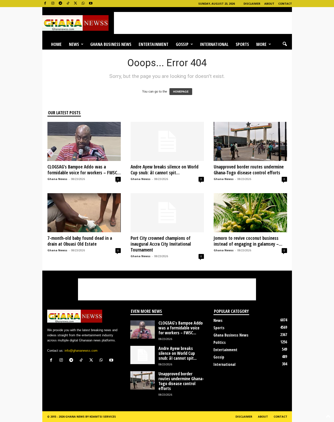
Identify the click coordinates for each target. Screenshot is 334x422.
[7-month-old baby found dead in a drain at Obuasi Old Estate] (84, 212)
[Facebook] (45, 3)
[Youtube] (91, 3)
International (214, 44)
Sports (242, 44)
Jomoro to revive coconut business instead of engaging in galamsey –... (248, 241)
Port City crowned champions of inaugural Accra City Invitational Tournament (161, 244)
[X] (75, 3)
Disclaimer (252, 3)
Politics (219, 342)
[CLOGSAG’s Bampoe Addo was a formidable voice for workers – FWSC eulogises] (84, 141)
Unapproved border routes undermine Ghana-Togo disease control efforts (249, 170)
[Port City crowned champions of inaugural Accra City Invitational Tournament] (167, 212)
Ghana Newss (57, 179)
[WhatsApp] (83, 3)
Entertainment (153, 44)
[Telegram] (60, 3)
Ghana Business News (110, 44)
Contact (285, 3)
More (261, 44)
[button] (284, 44)
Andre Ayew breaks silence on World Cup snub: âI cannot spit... (165, 170)
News (74, 44)
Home (56, 44)
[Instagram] (53, 3)
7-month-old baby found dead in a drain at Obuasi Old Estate (79, 241)
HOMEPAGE (181, 91)
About (269, 3)
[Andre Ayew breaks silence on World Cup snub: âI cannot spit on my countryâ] (167, 141)
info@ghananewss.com (81, 350)
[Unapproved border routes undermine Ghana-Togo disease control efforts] (250, 141)
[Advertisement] (203, 23)
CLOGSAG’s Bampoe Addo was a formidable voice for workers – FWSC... (84, 170)
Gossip (182, 44)
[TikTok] (68, 3)
